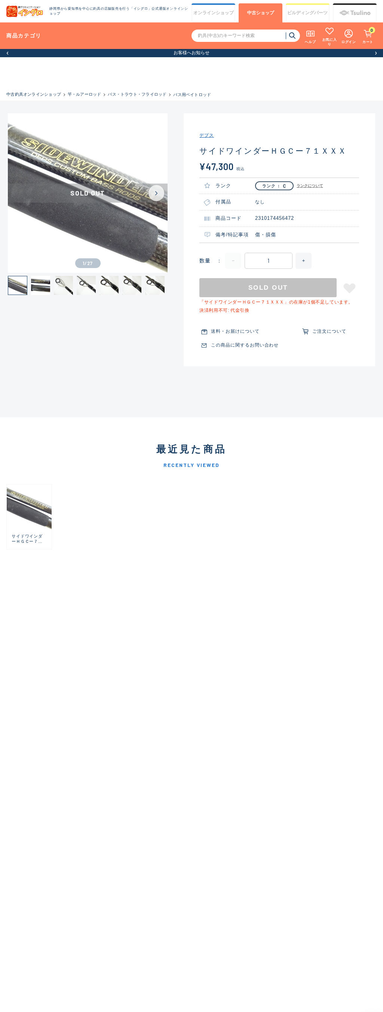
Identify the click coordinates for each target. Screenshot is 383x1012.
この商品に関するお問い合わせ (245, 345)
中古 (260, 12)
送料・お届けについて (235, 331)
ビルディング (307, 12)
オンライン (213, 12)
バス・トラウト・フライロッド (137, 94)
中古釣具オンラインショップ (33, 94)
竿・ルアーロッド (84, 94)
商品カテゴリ (24, 36)
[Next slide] (156, 193)
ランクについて (310, 186)
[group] (29, 516)
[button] (7, 53)
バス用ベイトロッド (192, 94)
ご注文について (329, 331)
